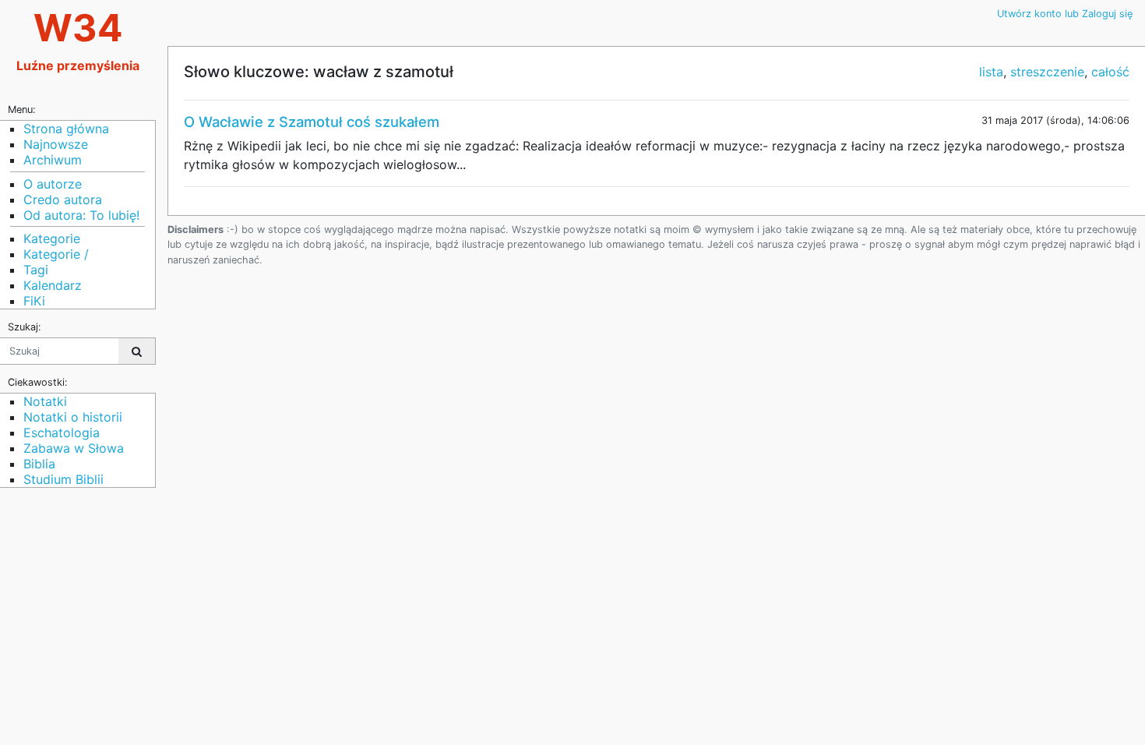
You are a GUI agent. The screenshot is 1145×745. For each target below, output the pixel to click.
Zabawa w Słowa (73, 448)
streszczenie (1047, 71)
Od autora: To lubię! (81, 215)
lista (991, 71)
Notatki (45, 401)
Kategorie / (56, 254)
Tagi (35, 269)
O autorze (52, 184)
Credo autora (62, 199)
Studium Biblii (63, 479)
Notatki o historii (72, 417)
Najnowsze (55, 144)
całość (1110, 71)
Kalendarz (52, 285)
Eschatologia (61, 432)
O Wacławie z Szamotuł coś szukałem (311, 121)
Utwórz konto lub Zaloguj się (1065, 13)
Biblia (39, 463)
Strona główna (66, 128)
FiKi (34, 301)
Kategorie (51, 238)
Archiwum (52, 160)
